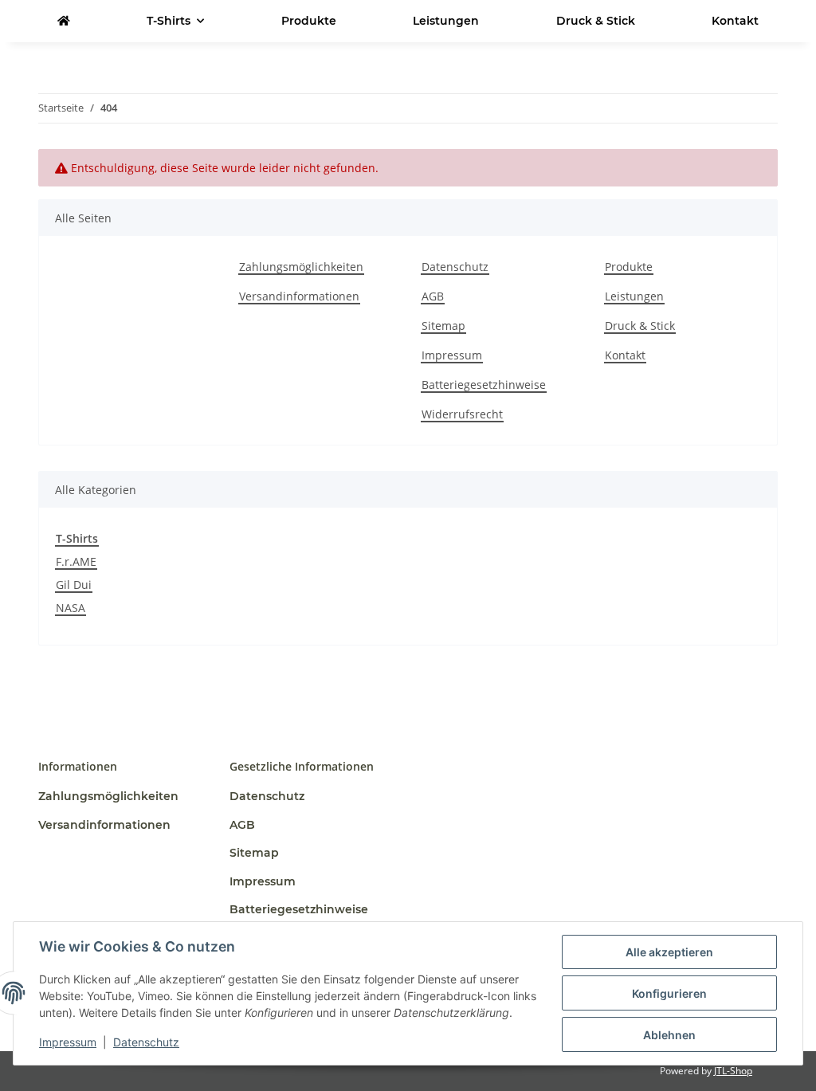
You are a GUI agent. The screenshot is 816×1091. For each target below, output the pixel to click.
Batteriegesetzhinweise (484, 384)
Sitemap (443, 325)
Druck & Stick (595, 21)
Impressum (67, 1042)
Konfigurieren (669, 993)
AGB (433, 296)
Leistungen (446, 21)
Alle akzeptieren (669, 952)
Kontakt (735, 21)
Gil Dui (74, 584)
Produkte (308, 21)
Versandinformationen (299, 296)
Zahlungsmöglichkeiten (301, 266)
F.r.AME (76, 561)
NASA (70, 607)
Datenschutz (146, 1042)
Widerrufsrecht (462, 414)
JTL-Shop (733, 1070)
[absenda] (63, 21)
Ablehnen (669, 1035)
